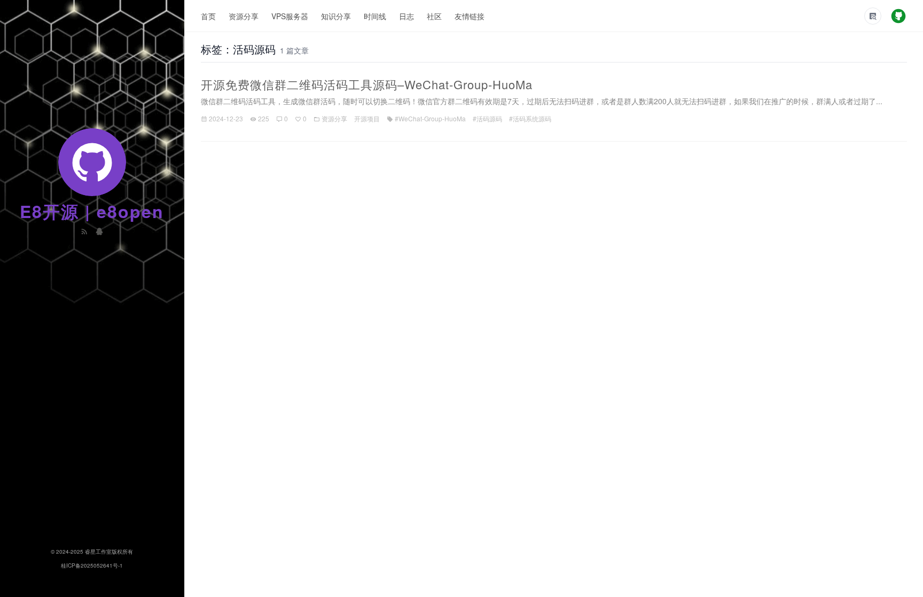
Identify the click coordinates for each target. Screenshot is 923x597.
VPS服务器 (289, 16)
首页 (208, 16)
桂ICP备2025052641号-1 (92, 565)
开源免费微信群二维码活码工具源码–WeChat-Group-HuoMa (367, 84)
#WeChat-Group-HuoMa (430, 118)
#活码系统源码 (530, 118)
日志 (406, 16)
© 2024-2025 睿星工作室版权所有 (92, 551)
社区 (434, 16)
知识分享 (336, 16)
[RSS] (85, 230)
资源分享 (244, 16)
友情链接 (469, 16)
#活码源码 (487, 118)
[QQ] (99, 230)
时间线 (375, 16)
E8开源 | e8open (92, 211)
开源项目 (367, 118)
